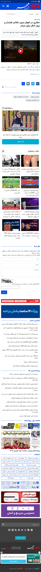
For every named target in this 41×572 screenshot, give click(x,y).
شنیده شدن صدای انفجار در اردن (28, 416)
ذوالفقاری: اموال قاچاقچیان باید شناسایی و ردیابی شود (22, 342)
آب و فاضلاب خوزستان (32, 100)
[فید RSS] (15, 530)
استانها (37, 14)
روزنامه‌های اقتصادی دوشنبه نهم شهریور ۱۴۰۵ (24, 450)
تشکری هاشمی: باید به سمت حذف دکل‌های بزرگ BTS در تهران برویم (20, 351)
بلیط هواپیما (21, 472)
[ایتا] (9, 530)
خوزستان (31, 14)
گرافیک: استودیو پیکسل (15, 569)
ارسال (4, 292)
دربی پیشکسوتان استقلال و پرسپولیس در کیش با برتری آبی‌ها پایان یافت (20, 379)
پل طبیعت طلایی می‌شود (31, 362)
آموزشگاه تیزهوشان (33, 472)
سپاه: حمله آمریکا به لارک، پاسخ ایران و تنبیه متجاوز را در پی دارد (19, 394)
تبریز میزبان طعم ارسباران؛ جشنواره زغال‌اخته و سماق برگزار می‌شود (21, 389)
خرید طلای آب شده (8, 458)
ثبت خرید (20, 141)
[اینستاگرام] (25, 530)
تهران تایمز (30, 478)
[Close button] (39, 552)
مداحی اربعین (6, 462)
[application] (20, 51)
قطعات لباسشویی (7, 468)
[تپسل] (3, 108)
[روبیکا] (18, 530)
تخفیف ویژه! (13, 561)
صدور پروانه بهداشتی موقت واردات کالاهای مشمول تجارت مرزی (20, 324)
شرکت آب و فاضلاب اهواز (21, 97)
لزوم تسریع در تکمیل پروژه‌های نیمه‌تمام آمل (25, 366)
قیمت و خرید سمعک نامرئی (17, 475)
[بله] (28, 530)
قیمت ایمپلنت (20, 468)
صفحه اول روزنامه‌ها (32, 420)
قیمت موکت (35, 462)
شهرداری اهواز (35, 97)
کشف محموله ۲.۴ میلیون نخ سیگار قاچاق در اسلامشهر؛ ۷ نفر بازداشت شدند (20, 329)
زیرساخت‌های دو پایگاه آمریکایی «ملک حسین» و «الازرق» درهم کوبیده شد (20, 411)
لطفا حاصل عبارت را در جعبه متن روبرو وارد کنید (26, 284)
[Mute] (7, 129)
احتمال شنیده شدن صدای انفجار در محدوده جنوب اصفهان (21, 406)
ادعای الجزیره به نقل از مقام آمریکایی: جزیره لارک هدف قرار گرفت (19, 384)
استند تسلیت (17, 462)
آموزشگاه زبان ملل (33, 475)
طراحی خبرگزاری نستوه (30, 569)
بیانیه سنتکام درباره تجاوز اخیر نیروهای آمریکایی (24, 398)
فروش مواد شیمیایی (32, 468)
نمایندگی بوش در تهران (8, 472)
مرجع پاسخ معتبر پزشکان (12, 465)
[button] (20, 51)
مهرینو (4, 475)
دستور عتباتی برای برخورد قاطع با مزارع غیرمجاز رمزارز (23, 346)
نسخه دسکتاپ (20, 538)
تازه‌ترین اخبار (35, 320)
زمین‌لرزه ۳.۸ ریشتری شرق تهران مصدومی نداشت (23, 374)
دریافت (32, 64)
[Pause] (4, 129)
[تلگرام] (31, 530)
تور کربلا (26, 462)
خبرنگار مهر (31, 67)
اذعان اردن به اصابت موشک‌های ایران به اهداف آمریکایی (22, 402)
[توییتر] (22, 530)
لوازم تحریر (21, 458)
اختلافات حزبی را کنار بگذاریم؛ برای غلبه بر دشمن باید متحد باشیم (21, 357)
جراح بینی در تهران (33, 458)
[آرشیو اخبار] (12, 530)
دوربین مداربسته (31, 465)
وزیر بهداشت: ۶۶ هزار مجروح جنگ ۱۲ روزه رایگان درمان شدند (20, 334)
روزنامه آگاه (11, 478)
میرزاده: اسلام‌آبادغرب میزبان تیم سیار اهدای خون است (22, 338)
